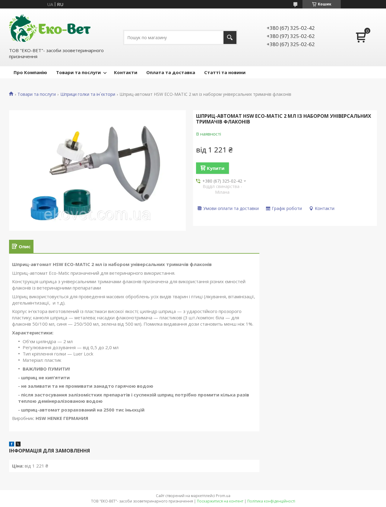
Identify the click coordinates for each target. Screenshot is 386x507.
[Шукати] (229, 37)
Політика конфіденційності (271, 501)
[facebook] (11, 445)
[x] (18, 445)
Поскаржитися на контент (220, 501)
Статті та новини (224, 72)
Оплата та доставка (170, 72)
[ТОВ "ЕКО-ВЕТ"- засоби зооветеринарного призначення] (49, 27)
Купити (215, 168)
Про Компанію (30, 72)
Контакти (125, 72)
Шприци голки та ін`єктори (87, 94)
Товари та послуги (78, 72)
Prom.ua (223, 495)
